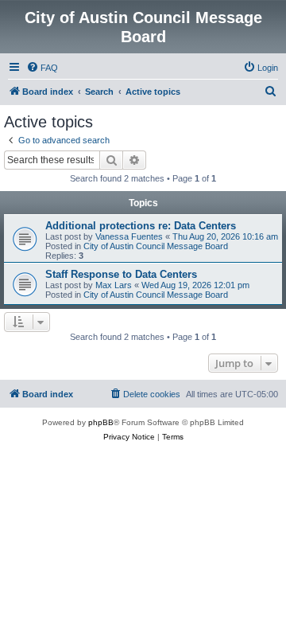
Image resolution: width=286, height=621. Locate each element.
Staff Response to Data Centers (121, 274)
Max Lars (113, 285)
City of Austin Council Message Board (155, 246)
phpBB (101, 422)
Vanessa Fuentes (129, 236)
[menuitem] (42, 67)
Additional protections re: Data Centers (140, 226)
